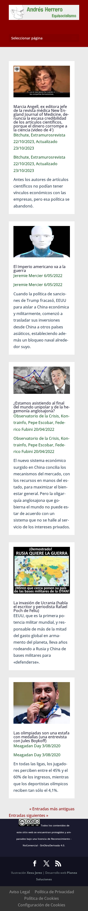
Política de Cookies (41, 898)
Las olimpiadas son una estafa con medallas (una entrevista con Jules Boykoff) (41, 736)
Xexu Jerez (34, 873)
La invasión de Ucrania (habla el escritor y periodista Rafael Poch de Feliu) (40, 606)
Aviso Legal (19, 891)
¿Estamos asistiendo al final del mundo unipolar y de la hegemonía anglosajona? (41, 407)
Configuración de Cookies (41, 905)
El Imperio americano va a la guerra (39, 268)
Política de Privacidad (54, 891)
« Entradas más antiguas (52, 809)
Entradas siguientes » (28, 815)
